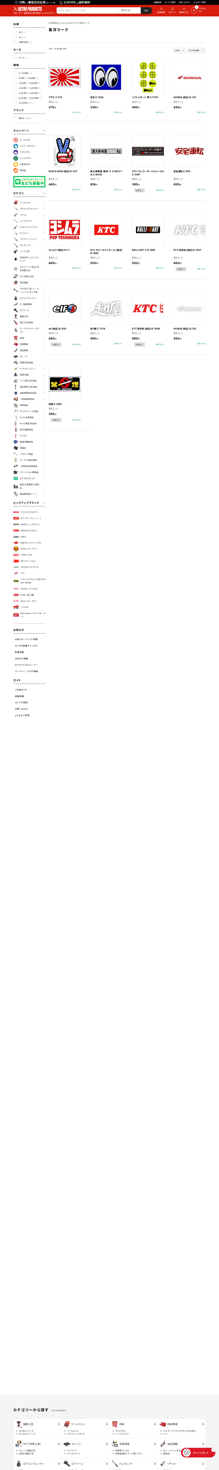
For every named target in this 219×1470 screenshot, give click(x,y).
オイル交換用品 (27, 417)
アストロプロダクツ (29, 512)
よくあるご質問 (199, 2)
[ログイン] (172, 10)
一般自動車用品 (27, 399)
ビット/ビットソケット (29, 227)
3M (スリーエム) (28, 561)
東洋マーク (25, 118)
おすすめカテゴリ (27, 478)
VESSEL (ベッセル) (29, 588)
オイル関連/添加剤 (28, 423)
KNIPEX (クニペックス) (31, 542)
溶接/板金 (24, 374)
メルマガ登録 (169, 2)
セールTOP (25, 140)
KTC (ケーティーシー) (31, 518)
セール (23, 57)
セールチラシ (25, 158)
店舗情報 (157, 2)
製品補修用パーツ (28, 494)
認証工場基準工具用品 (29, 486)
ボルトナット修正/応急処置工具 (29, 269)
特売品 (23, 170)
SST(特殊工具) (27, 276)
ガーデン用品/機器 (28, 460)
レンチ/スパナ (26, 221)
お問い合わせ (184, 2)
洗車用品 (24, 405)
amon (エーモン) (28, 601)
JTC (23, 573)
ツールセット (25, 202)
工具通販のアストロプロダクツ (63, 23)
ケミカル (23, 435)
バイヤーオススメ (27, 146)
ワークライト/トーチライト (29, 330)
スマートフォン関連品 (29, 472)
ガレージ (24, 356)
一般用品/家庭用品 (28, 466)
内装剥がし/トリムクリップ (29, 259)
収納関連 (24, 344)
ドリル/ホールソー (28, 368)
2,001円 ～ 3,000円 (30, 88)
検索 (146, 10)
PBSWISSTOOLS (29, 530)
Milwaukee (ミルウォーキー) (33, 615)
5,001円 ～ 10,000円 (30, 98)
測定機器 (24, 282)
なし (22, 37)
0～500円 (25, 73)
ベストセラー (25, 152)
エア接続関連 (26, 304)
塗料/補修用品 (26, 429)
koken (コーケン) (29, 548)
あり (22, 32)
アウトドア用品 (26, 454)
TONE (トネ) (26, 555)
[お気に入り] (184, 10)
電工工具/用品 (26, 322)
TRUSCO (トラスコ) (30, 567)
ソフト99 (24, 607)
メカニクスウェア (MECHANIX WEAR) (33, 581)
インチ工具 (24, 251)
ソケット (23, 215)
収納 (22, 338)
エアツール (24, 310)
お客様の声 (25, 164)
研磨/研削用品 (26, 362)
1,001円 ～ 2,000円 (29, 83)
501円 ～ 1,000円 (28, 78)
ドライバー (24, 233)
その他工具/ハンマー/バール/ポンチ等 (29, 290)
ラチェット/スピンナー (29, 208)
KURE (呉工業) (27, 595)
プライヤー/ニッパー (29, 239)
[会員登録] (160, 10)
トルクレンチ (25, 245)
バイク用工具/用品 (28, 380)
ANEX (23, 536)
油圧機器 (24, 350)
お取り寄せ (25, 42)
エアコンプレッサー (28, 298)
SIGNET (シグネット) (30, 524)
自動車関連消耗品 (28, 393)
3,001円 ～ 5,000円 (30, 93)
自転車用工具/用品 (28, 387)
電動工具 (24, 316)
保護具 (23, 448)
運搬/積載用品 (26, 442)
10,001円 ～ (26, 103)
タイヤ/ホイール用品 (29, 411)
